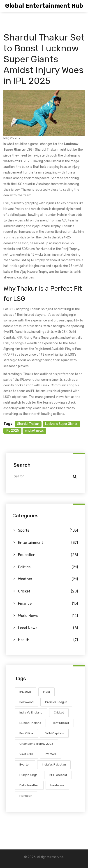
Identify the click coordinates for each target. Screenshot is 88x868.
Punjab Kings (28, 775)
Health (48, 640)
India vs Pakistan (54, 764)
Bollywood (26, 702)
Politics (48, 567)
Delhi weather (29, 785)
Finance (48, 603)
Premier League (56, 702)
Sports (48, 530)
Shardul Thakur (28, 424)
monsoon (25, 795)
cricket (59, 712)
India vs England (30, 712)
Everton (24, 764)
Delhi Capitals (54, 733)
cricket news (34, 431)
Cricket (48, 591)
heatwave (57, 785)
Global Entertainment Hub (44, 5)
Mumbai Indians (30, 723)
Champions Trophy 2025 (36, 743)
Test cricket (61, 723)
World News (48, 616)
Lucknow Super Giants (61, 424)
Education (48, 555)
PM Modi (50, 754)
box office (26, 733)
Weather (48, 579)
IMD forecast (58, 775)
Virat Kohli (26, 754)
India (46, 691)
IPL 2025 (12, 431)
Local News (48, 628)
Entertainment (48, 542)
